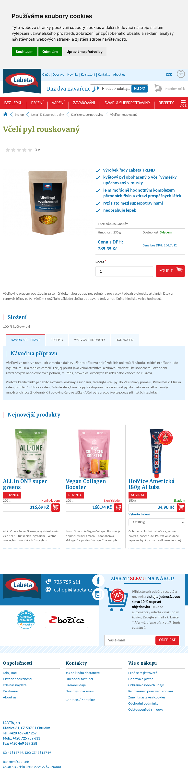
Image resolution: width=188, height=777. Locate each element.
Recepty (166, 102)
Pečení (37, 102)
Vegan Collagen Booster (86, 484)
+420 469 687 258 (23, 744)
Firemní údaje (76, 685)
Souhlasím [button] (25, 51)
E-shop (19, 115)
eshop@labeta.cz (73, 590)
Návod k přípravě (25, 340)
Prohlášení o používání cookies (150, 691)
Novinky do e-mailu (80, 691)
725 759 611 (67, 582)
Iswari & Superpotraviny (127, 102)
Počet (99, 262)
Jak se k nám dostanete (83, 673)
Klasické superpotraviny (87, 115)
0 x (37, 150)
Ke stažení (88, 75)
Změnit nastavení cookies (146, 697)
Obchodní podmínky (143, 704)
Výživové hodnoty (89, 340)
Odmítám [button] (50, 51)
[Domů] (5, 115)
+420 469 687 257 (23, 733)
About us (119, 75)
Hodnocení (125, 340)
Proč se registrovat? (142, 673)
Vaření (58, 102)
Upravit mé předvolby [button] (85, 51)
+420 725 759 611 (26, 739)
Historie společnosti (17, 679)
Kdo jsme (10, 673)
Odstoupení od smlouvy (146, 710)
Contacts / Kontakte (80, 700)
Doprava (58, 75)
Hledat (139, 89)
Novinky (72, 75)
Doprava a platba (140, 679)
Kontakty (104, 75)
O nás (46, 75)
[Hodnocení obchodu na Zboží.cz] (66, 620)
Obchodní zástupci (79, 679)
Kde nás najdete (14, 685)
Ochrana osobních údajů (146, 685)
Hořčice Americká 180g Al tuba (151, 484)
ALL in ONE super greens (25, 484)
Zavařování (84, 102)
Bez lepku (13, 102)
